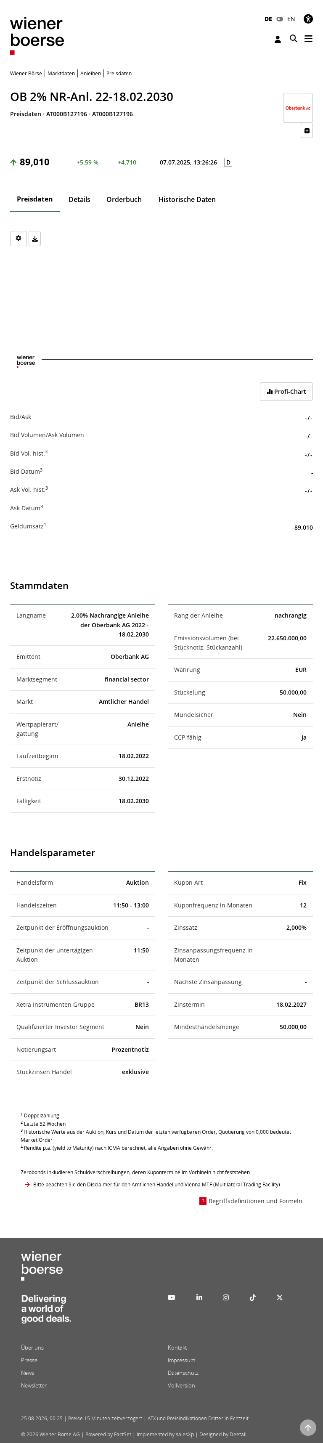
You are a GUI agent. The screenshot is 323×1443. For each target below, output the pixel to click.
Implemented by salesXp (165, 1434)
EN (291, 19)
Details (79, 199)
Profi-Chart (289, 391)
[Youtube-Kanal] (171, 1297)
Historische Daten (187, 199)
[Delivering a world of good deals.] (46, 1311)
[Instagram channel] (226, 1297)
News (27, 1373)
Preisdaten (35, 199)
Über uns (32, 1347)
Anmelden (279, 39)
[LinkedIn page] (199, 1297)
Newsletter (34, 1385)
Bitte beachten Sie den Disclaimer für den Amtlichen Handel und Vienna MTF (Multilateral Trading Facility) (156, 1184)
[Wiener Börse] (37, 35)
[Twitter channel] (279, 1297)
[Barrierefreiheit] (308, 18)
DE (268, 19)
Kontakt (177, 1347)
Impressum (181, 1360)
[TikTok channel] (253, 1297)
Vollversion (181, 1385)
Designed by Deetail (222, 1434)
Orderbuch (124, 199)
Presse (29, 1360)
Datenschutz (183, 1373)
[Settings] (18, 238)
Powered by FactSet (108, 1434)
